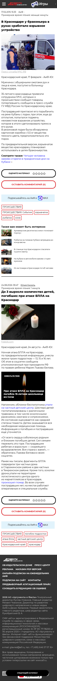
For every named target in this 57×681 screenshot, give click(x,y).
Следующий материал (27, 673)
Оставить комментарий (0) (29, 184)
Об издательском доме (17, 565)
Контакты (34, 580)
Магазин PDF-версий (28, 569)
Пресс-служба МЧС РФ (13, 71)
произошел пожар (12, 482)
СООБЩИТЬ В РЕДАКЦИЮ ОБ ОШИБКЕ (24, 588)
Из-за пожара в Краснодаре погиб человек (33, 268)
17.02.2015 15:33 (8, 12)
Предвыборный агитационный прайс (26, 584)
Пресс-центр (42, 565)
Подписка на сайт (14, 580)
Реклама (7, 569)
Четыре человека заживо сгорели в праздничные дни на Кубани (25, 158)
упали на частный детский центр (26, 406)
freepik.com (7, 341)
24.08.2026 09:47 (9, 285)
